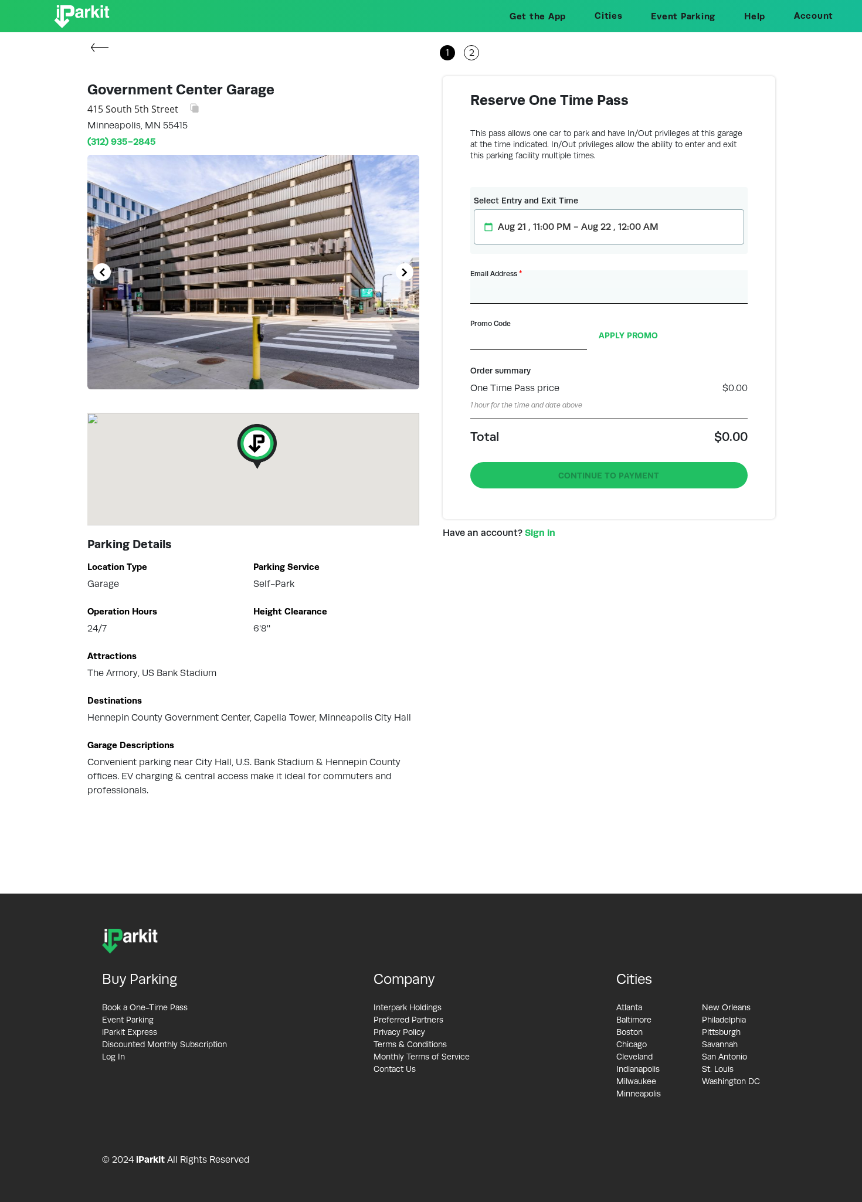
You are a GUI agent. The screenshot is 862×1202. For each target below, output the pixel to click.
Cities (609, 16)
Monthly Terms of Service (422, 1056)
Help (754, 16)
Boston (629, 1032)
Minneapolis (638, 1093)
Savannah (720, 1044)
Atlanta (629, 1007)
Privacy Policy (399, 1032)
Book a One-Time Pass (145, 1007)
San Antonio (724, 1056)
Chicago (631, 1044)
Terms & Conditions (410, 1044)
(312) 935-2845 (121, 141)
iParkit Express (129, 1032)
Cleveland (634, 1056)
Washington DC (731, 1081)
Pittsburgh (721, 1032)
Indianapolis (638, 1069)
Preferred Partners (408, 1019)
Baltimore (633, 1019)
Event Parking (683, 16)
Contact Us (395, 1069)
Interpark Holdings (408, 1007)
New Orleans (726, 1007)
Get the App (538, 16)
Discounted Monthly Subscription (164, 1044)
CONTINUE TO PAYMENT (608, 475)
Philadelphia (724, 1019)
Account (813, 16)
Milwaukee (636, 1081)
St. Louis (718, 1069)
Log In (113, 1056)
